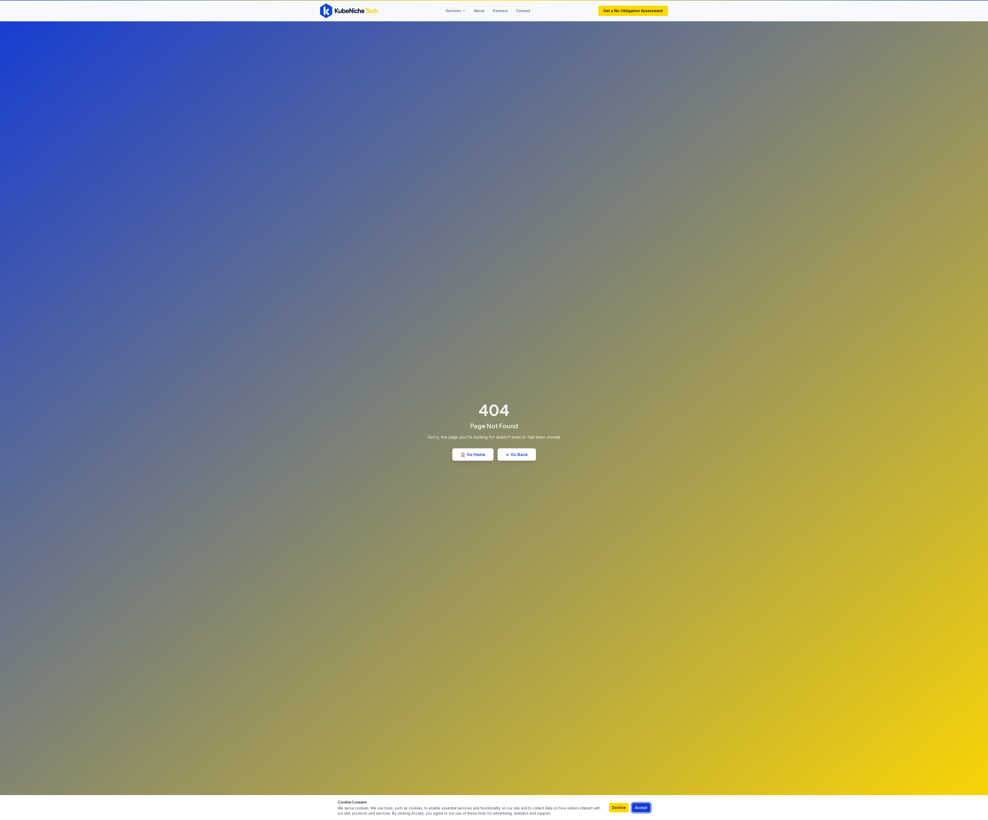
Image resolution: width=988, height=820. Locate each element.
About (479, 10)
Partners (500, 10)
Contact (523, 10)
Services (453, 10)
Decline (619, 807)
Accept (641, 807)
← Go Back (517, 454)
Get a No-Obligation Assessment (633, 10)
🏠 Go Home (473, 454)
